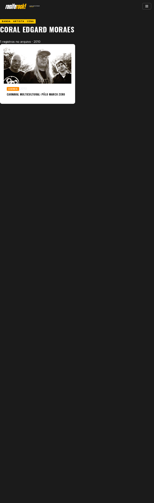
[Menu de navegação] (146, 6)
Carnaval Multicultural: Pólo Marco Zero (36, 94)
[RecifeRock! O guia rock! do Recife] (21, 6)
